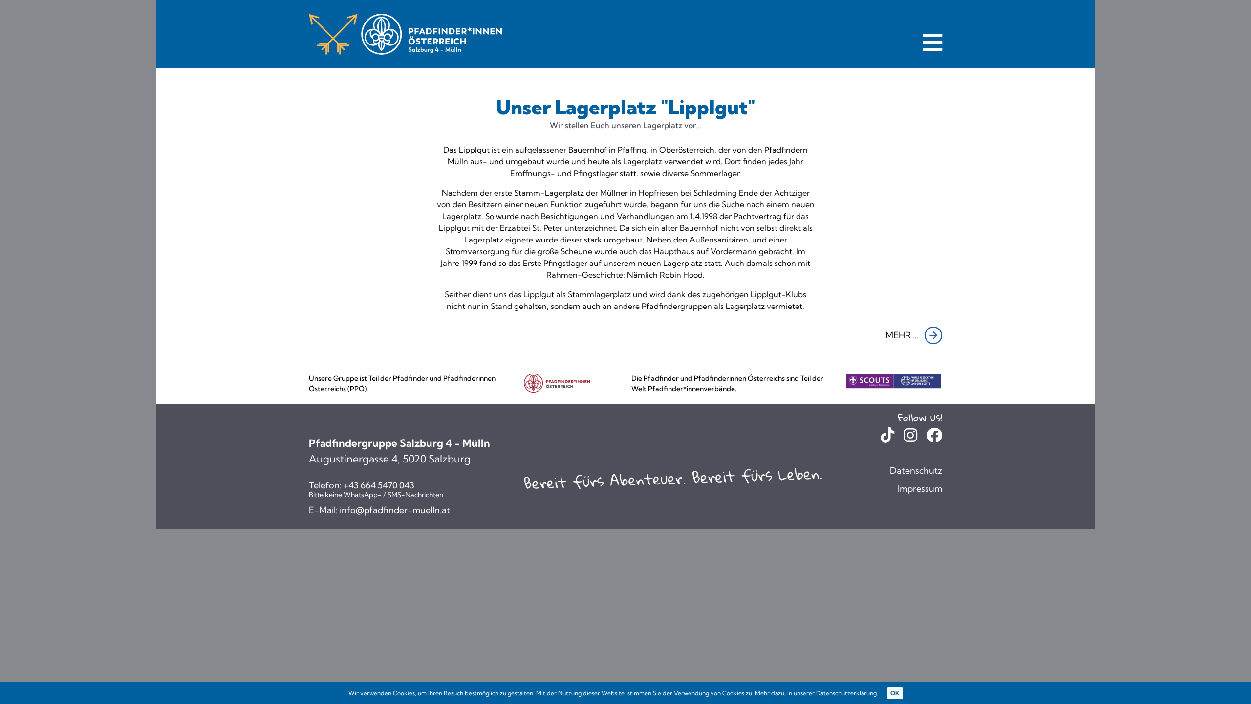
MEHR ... (902, 335)
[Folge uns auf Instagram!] (910, 437)
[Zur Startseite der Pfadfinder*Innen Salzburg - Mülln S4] (405, 34)
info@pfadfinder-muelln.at (395, 510)
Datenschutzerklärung (846, 693)
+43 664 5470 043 (379, 485)
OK (895, 693)
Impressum (920, 488)
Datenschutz (916, 470)
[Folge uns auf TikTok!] (887, 437)
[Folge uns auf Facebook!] (934, 437)
